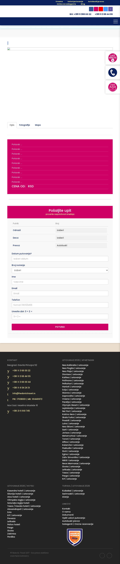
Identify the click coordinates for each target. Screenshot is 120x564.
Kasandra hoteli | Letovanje (21, 490)
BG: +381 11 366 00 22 (80, 14)
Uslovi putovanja (75, 1)
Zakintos (11, 533)
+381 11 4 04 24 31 (21, 388)
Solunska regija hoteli (18, 503)
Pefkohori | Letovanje (73, 383)
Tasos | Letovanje (71, 472)
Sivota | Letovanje (71, 466)
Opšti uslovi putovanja (73, 518)
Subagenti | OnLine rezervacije (77, 524)
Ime (14, 276)
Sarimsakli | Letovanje (73, 494)
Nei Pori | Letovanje (72, 411)
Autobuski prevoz (71, 521)
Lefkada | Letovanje (72, 469)
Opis (12, 125)
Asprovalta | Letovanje (73, 396)
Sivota (10, 530)
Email (14, 288)
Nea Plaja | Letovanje (73, 371)
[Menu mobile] (115, 22)
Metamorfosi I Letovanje (74, 436)
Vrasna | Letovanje (71, 399)
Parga (10, 527)
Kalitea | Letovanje (71, 377)
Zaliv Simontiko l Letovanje (76, 457)
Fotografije (24, 125)
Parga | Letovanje (71, 476)
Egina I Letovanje (70, 454)
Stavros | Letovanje (72, 393)
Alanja (65, 497)
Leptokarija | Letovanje (73, 408)
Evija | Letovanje (70, 389)
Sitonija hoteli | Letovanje (20, 494)
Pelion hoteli (13, 524)
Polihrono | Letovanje (73, 380)
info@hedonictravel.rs (23, 393)
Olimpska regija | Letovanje (21, 500)
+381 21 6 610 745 (21, 411)
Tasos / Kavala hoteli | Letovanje (24, 506)
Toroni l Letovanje (71, 439)
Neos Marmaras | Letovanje (76, 463)
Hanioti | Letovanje (71, 386)
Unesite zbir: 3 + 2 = (22, 311)
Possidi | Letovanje (71, 420)
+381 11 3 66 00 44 (21, 382)
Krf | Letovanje (69, 479)
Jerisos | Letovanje (71, 432)
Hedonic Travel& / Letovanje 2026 (22, 11)
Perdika (11, 537)
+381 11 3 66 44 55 (104, 14)
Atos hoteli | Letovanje (18, 497)
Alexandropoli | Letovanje (20, 509)
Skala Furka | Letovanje (74, 417)
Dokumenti (68, 515)
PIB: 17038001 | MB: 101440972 (27, 399)
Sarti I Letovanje (70, 429)
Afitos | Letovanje (71, 442)
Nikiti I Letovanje (70, 460)
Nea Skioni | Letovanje (73, 426)
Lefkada (11, 521)
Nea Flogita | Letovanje (74, 368)
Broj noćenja (18, 265)
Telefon (16, 299)
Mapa (38, 125)
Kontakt (66, 508)
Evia (9, 512)
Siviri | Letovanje (70, 451)
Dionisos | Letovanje (72, 374)
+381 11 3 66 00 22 (21, 371)
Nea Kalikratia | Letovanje (75, 365)
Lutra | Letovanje (70, 423)
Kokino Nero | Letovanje (74, 414)
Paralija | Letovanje (72, 402)
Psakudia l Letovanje (72, 448)
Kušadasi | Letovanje (72, 490)
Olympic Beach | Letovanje (76, 405)
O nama (59, 1)
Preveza (11, 518)
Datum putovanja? (22, 253)
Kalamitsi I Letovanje (73, 445)
